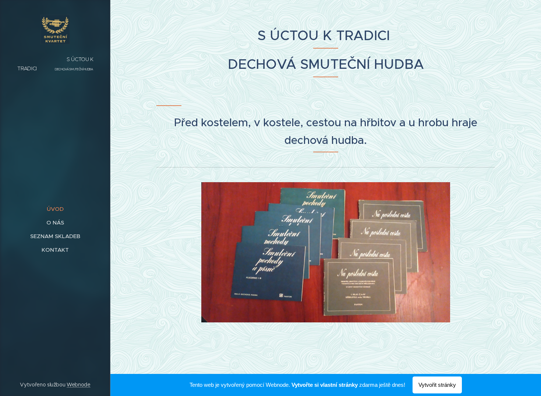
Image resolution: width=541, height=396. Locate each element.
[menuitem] (55, 209)
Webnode (79, 384)
